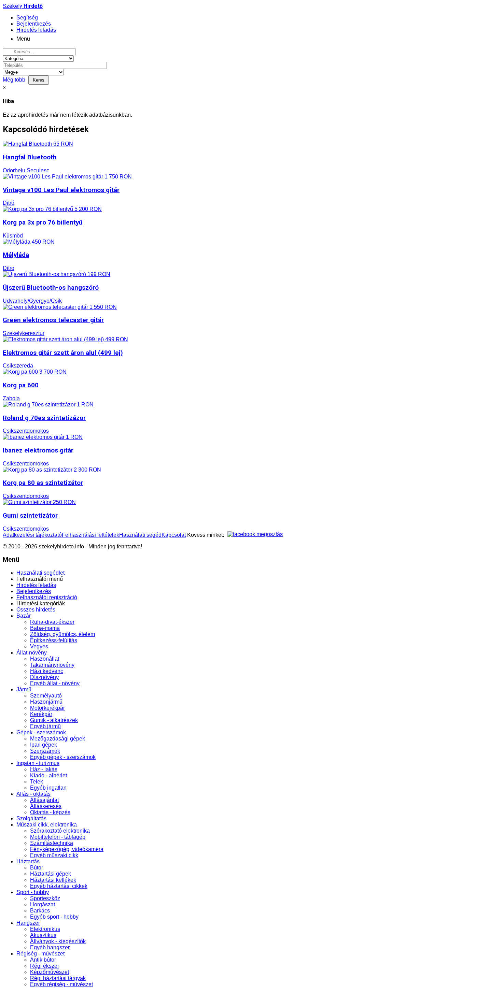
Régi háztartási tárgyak (58, 978)
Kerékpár (41, 714)
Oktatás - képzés (50, 812)
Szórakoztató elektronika (60, 831)
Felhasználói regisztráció (46, 597)
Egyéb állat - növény (55, 683)
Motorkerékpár (47, 708)
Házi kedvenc (46, 671)
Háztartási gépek (50, 874)
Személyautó (46, 696)
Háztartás (28, 861)
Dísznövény (44, 677)
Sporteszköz (45, 898)
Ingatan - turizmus (37, 763)
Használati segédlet (40, 573)
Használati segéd (140, 535)
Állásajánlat (44, 800)
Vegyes (39, 646)
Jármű (23, 689)
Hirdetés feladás (36, 585)
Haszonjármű (46, 702)
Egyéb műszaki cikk (54, 855)
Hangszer (28, 923)
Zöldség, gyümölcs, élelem (62, 634)
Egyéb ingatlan (48, 788)
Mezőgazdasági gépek (57, 739)
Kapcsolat (174, 535)
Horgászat (42, 904)
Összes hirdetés (35, 610)
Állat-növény (31, 653)
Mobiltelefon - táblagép (57, 837)
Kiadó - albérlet (48, 775)
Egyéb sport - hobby (54, 917)
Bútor (36, 867)
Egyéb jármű (45, 726)
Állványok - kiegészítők (58, 941)
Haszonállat (44, 659)
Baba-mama (45, 628)
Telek (36, 782)
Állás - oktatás (33, 794)
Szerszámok (45, 751)
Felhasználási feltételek (90, 535)
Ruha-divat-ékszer (52, 622)
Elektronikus (45, 929)
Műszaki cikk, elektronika (46, 825)
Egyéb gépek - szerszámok (63, 757)
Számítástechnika (51, 843)
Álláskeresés (45, 806)
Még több (14, 80)
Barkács (40, 910)
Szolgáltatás (31, 818)
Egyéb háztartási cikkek (58, 886)
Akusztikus (43, 935)
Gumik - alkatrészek (54, 720)
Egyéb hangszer (50, 947)
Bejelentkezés (33, 591)
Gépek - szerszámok (41, 732)
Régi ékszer (44, 966)
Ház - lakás (43, 769)
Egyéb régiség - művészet (61, 984)
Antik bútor (43, 960)
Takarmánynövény (52, 665)
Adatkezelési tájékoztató (32, 535)
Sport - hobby (32, 892)
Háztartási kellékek (53, 880)
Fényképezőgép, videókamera (66, 849)
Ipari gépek (43, 745)
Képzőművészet (49, 972)
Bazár (23, 616)
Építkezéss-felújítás (53, 640)
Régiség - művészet (40, 953)
